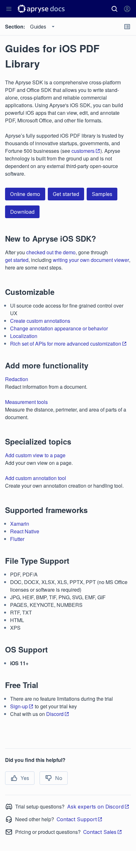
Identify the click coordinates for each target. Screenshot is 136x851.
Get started (66, 194)
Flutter (17, 538)
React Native (24, 531)
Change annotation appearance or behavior (59, 328)
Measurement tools (26, 402)
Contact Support (77, 819)
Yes (25, 778)
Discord (55, 714)
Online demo (25, 194)
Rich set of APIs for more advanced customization (65, 343)
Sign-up (19, 706)
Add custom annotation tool (35, 478)
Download (22, 212)
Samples (102, 194)
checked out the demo (51, 252)
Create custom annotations (40, 320)
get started (16, 259)
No (58, 778)
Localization (23, 336)
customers (83, 150)
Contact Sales (99, 832)
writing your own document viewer (91, 259)
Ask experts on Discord (95, 806)
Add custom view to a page (35, 455)
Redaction (16, 379)
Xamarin (19, 523)
